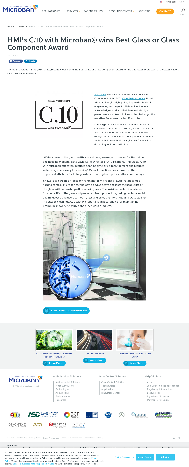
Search (63, 438)
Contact (165, 11)
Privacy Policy (34, 438)
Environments (63, 396)
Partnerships (93, 11)
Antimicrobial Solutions (67, 376)
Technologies (51, 11)
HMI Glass (100, 94)
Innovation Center (110, 393)
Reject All (165, 457)
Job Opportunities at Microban (163, 386)
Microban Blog (21, 438)
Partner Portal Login (158, 400)
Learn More (55, 363)
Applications (62, 393)
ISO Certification (75, 438)
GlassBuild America (133, 98)
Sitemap (100, 438)
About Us (144, 11)
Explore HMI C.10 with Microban (69, 311)
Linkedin (31, 61)
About (150, 382)
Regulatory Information (159, 389)
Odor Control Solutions (113, 376)
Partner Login (89, 438)
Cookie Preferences (124, 457)
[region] (94, 457)
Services (72, 11)
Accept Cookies (145, 457)
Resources (61, 400)
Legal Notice (153, 393)
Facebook (17, 61)
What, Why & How (65, 386)
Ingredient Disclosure (158, 396)
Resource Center (120, 11)
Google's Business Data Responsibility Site (33, 464)
